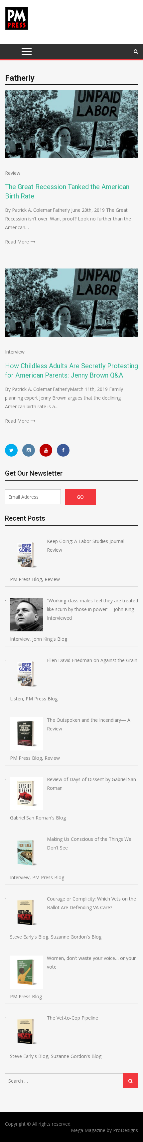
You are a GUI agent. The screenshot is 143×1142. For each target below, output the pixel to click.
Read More (17, 241)
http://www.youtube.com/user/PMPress (46, 450)
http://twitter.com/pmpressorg (11, 450)
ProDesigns (125, 1130)
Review (12, 173)
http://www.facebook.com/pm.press (63, 450)
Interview (15, 352)
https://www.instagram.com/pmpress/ (28, 450)
